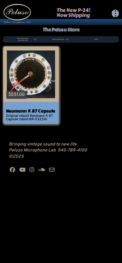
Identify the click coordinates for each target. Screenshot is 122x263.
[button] (115, 13)
